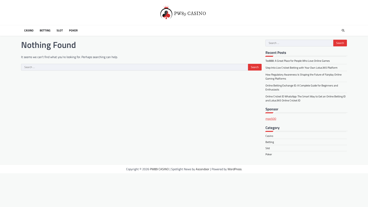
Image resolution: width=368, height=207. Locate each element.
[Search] (343, 30)
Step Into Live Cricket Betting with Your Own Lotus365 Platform (301, 68)
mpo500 (270, 118)
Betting (45, 30)
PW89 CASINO (159, 169)
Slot (60, 30)
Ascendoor (202, 169)
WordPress (235, 169)
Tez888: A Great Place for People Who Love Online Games (297, 61)
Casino (29, 30)
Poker (73, 30)
